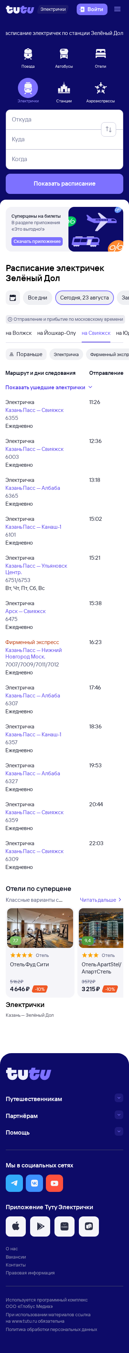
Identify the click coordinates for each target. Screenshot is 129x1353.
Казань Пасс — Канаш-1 (33, 526)
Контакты (16, 1265)
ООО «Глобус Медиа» (29, 1306)
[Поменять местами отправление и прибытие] (108, 129)
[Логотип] (20, 9)
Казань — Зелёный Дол (30, 1015)
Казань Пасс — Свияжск (34, 410)
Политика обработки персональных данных (51, 1329)
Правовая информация (30, 1273)
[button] (14, 1183)
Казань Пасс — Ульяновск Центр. (36, 569)
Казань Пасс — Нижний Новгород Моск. (33, 653)
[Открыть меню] (118, 9)
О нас (12, 1248)
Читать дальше (98, 899)
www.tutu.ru (24, 1321)
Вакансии (16, 1257)
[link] (37, 241)
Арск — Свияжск (25, 611)
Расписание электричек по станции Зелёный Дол (62, 33)
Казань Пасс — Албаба (32, 487)
